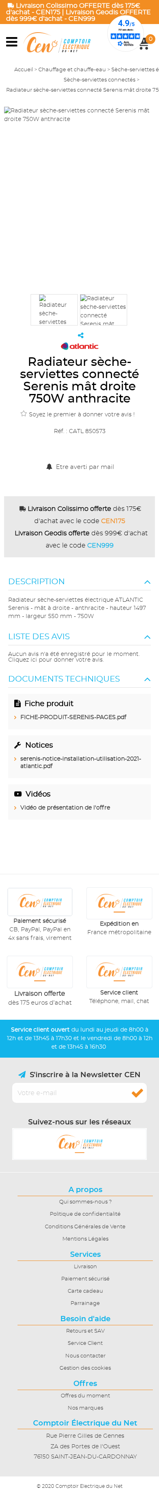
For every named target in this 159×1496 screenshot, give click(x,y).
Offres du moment (85, 1396)
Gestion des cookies (85, 1368)
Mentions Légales (85, 1239)
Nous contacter (85, 1356)
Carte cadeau (85, 1291)
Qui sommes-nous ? (85, 1202)
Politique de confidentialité (85, 1214)
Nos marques (85, 1408)
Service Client (85, 1343)
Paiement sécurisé (85, 1279)
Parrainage (85, 1303)
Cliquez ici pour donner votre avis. (56, 660)
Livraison (85, 1266)
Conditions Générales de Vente (85, 1227)
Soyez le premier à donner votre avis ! (82, 415)
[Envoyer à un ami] (80, 335)
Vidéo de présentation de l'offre (65, 808)
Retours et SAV (85, 1331)
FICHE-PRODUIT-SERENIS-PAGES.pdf (73, 717)
